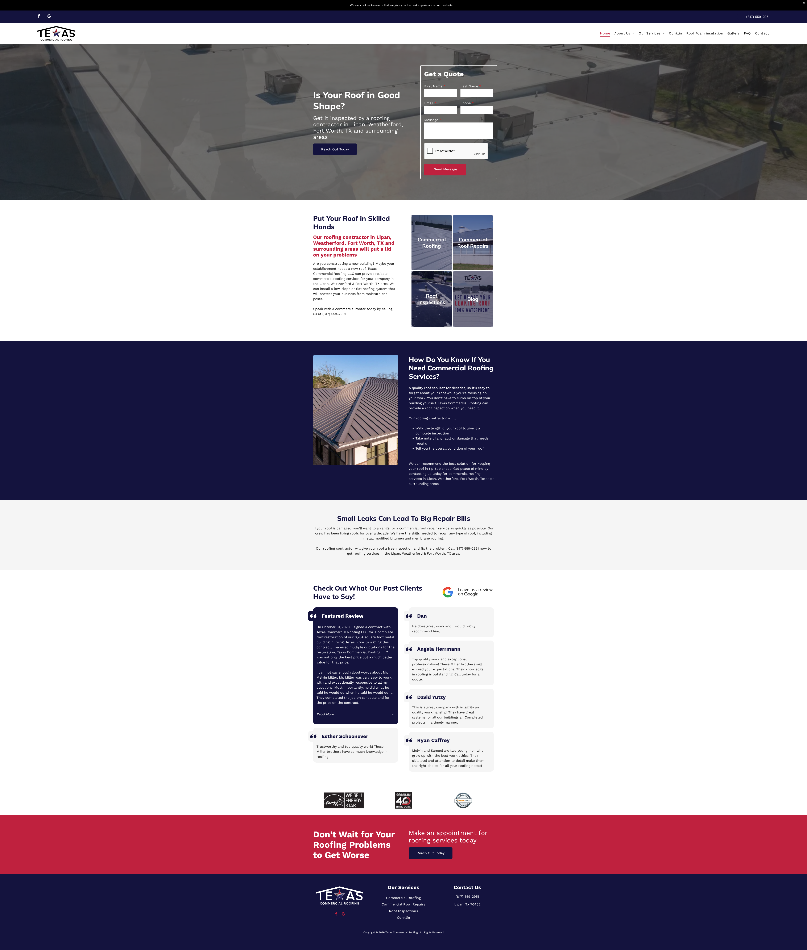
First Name (433, 86)
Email (428, 103)
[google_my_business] (49, 16)
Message (431, 120)
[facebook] (39, 16)
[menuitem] (605, 33)
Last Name (469, 86)
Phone (465, 103)
